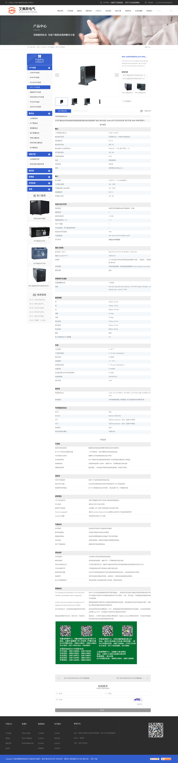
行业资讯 (41, 738)
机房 (30, 189)
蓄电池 (31, 113)
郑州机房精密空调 (27, 743)
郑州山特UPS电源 (39, 218)
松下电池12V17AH (40, 263)
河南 (95, 759)
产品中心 (44, 47)
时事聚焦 (41, 748)
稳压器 (31, 170)
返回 (146, 47)
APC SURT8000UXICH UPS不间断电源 (77, 678)
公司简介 (57, 733)
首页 (38, 47)
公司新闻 (41, 733)
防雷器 (31, 177)
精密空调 (32, 154)
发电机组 (32, 183)
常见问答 (41, 743)
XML (80, 759)
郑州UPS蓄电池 (27, 738)
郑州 (92, 759)
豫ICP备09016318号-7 (49, 759)
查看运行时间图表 (114, 239)
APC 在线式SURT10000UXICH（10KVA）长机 (39, 286)
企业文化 (57, 743)
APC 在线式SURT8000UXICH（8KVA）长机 (135, 78)
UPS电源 (51, 47)
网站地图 (73, 759)
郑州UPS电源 (26, 733)
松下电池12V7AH (39, 241)
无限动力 (67, 759)
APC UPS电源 (60, 47)
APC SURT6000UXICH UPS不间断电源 (129, 678)
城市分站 (85, 759)
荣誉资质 (57, 738)
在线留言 (151, 2)
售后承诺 (57, 748)
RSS (77, 759)
